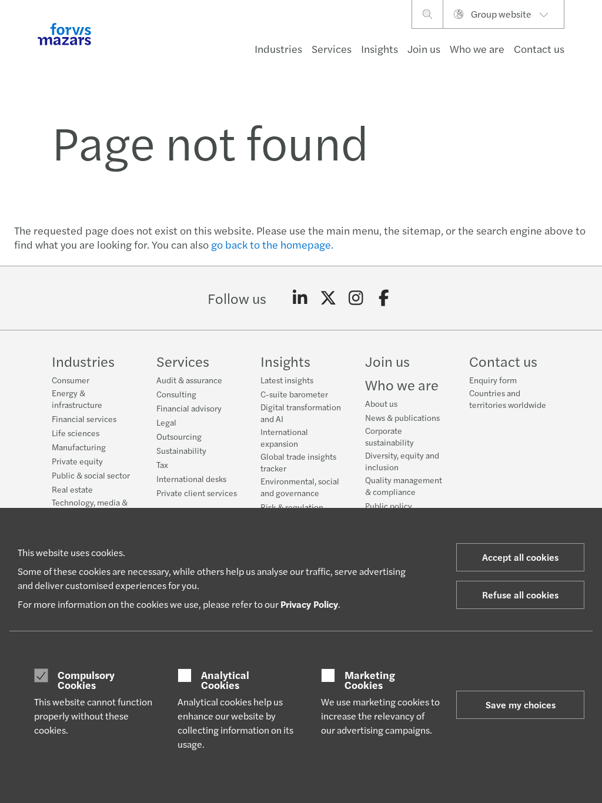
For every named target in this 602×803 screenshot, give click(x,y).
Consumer (70, 380)
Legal (166, 422)
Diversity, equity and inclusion (402, 461)
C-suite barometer (294, 394)
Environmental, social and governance (299, 486)
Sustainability (181, 450)
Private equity (77, 461)
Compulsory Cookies (86, 680)
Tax (162, 464)
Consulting (176, 394)
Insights (379, 48)
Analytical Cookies (225, 680)
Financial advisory (189, 408)
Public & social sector (91, 475)
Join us (423, 48)
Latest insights (286, 380)
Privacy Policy (309, 604)
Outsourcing (179, 436)
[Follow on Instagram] (356, 298)
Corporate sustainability (389, 436)
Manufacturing (79, 447)
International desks (191, 478)
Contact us (539, 48)
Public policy (388, 505)
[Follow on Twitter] (328, 298)
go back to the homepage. (272, 244)
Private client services (196, 492)
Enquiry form (493, 380)
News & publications (402, 417)
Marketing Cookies (370, 680)
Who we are (477, 48)
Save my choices (521, 704)
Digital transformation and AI (300, 412)
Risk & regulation (291, 507)
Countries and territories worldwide (507, 398)
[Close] (589, 45)
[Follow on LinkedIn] (300, 298)
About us (381, 403)
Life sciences (75, 433)
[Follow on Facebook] (384, 298)
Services (332, 48)
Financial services (84, 418)
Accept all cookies (520, 557)
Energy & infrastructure (77, 398)
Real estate (72, 489)
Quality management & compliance (403, 485)
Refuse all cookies (520, 594)
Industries (278, 48)
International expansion (284, 437)
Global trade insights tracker (298, 462)
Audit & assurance (189, 380)
